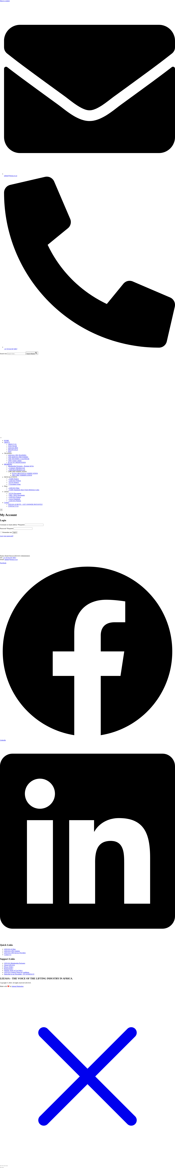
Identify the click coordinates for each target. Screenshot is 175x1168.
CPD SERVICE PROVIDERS (18, 457)
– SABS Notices (13, 479)
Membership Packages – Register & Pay (21, 466)
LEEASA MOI (13, 448)
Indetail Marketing (17, 986)
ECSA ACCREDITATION (17, 462)
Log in (15, 532)
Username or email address (12, 525)
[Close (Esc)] (7, 1165)
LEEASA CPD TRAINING (17, 455)
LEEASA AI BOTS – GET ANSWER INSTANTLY (25, 504)
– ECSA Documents (14, 493)
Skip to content (5, 1)
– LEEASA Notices (14, 481)
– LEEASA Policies (14, 501)
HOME (6, 440)
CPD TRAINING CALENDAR (18, 459)
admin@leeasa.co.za (11, 559)
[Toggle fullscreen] (3, 1165)
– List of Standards (14, 499)
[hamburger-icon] (1, 437)
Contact (6, 502)
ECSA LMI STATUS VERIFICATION (25, 473)
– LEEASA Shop (13, 488)
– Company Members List (16, 468)
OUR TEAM (12, 446)
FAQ (9, 451)
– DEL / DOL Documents (16, 495)
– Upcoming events (14, 484)
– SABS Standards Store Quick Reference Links (23, 490)
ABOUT (7, 442)
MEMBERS (8, 464)
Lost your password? (6, 536)
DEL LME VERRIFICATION (22, 475)
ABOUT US (12, 444)
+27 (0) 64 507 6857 (9, 558)
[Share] (5, 1165)
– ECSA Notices (13, 482)
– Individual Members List (16, 470)
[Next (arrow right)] (3, 1167)
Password (6, 528)
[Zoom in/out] (1, 1165)
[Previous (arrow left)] (1, 1167)
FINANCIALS (13, 450)
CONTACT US (13, 506)
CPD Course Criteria (14, 460)
